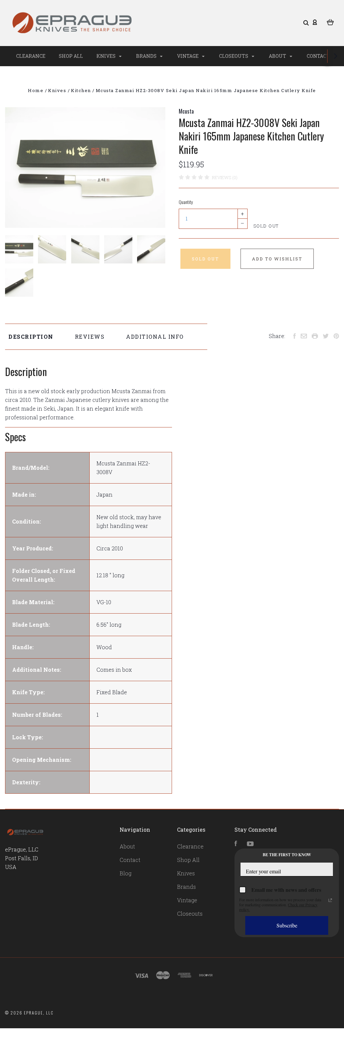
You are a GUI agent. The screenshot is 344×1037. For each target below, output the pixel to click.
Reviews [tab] (90, 336)
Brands (147, 56)
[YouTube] (250, 843)
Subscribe (286, 925)
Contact (318, 56)
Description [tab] (30, 336)
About (278, 56)
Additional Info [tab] (155, 336)
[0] (330, 21)
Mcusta (186, 111)
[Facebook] (235, 843)
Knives (106, 56)
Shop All (71, 56)
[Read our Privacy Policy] (330, 900)
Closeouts (234, 56)
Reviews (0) (225, 177)
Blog (125, 873)
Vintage (188, 56)
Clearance (30, 56)
